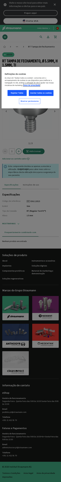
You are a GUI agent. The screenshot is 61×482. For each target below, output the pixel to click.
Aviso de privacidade (32, 85)
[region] (31, 88)
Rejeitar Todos (17, 93)
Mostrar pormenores (30, 101)
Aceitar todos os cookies (41, 93)
